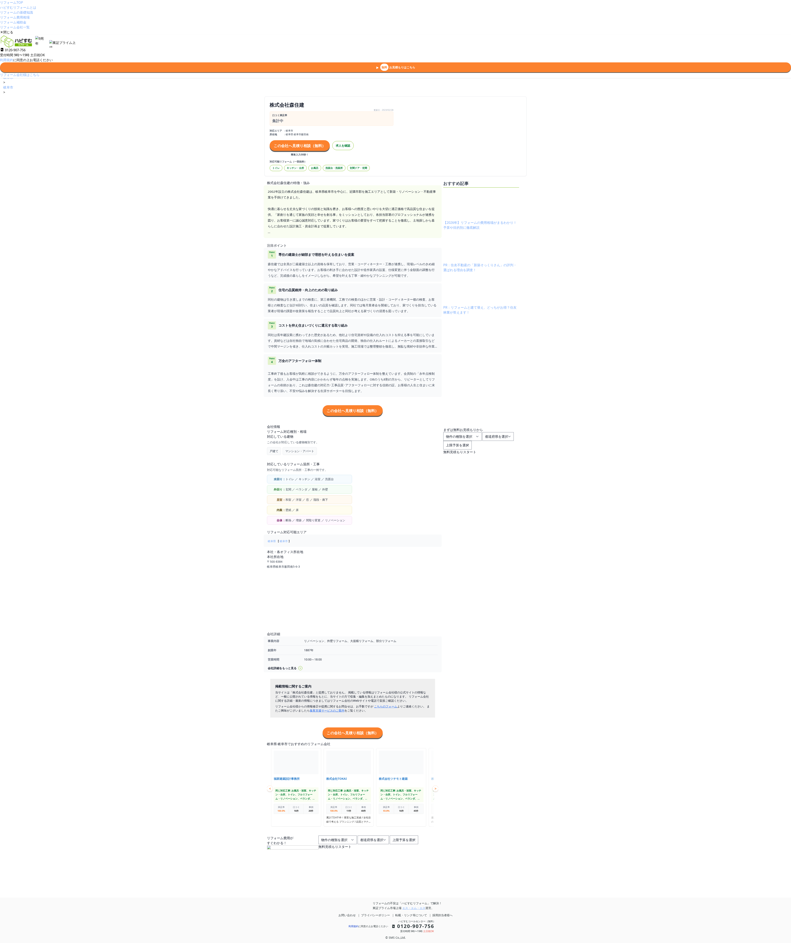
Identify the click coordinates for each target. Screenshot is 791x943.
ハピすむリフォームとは (18, 7)
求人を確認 (343, 145)
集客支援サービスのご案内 (327, 710)
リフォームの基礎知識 (16, 12)
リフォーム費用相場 (15, 17)
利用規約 (6, 60)
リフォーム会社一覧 (15, 27)
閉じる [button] (8, 32)
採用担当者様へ (442, 915)
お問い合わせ (347, 915)
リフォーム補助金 (13, 22)
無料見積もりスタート (334, 846)
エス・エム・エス (413, 908)
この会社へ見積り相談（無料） (300, 145)
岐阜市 (284, 541)
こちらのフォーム (385, 706)
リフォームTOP (11, 2)
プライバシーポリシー (375, 915)
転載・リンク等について (411, 915)
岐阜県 (272, 541)
